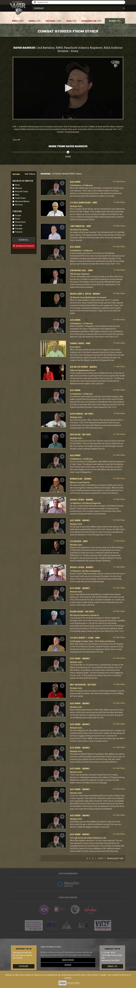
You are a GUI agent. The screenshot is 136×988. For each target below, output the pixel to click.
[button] (68, 88)
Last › (101, 858)
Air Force (19, 205)
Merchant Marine (22, 201)
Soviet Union (20, 222)
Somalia (18, 225)
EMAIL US (112, 966)
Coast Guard (20, 198)
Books (68, 965)
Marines (18, 188)
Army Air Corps (21, 191)
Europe (18, 215)
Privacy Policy (73, 983)
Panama (18, 232)
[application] (68, 88)
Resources (68, 960)
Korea (17, 219)
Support (23, 966)
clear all (23, 240)
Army (17, 185)
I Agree (62, 983)
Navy (17, 195)
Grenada (18, 229)
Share (15, 140)
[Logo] (115, 64)
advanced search (24, 246)
